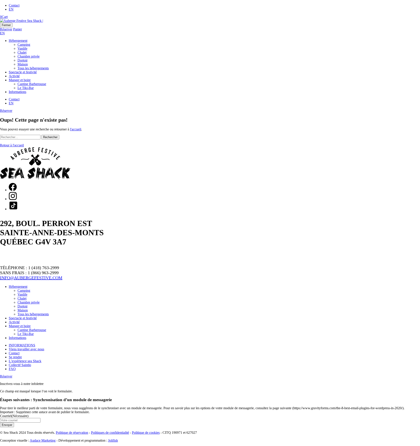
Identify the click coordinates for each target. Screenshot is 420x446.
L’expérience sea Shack (25, 361)
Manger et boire (20, 80)
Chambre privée (29, 56)
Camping (24, 44)
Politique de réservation (72, 432)
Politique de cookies (146, 432)
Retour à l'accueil (12, 145)
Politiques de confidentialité (110, 432)
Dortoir (23, 60)
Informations (17, 92)
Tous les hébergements (33, 68)
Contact (14, 5)
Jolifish (113, 440)
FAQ (12, 369)
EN (11, 9)
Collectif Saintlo (20, 365)
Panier (17, 29)
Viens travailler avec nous (26, 349)
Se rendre (15, 357)
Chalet (22, 52)
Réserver (6, 29)
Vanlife (22, 48)
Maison (23, 64)
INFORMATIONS (22, 345)
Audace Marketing (43, 440)
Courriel (14, 416)
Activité (14, 76)
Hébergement (18, 40)
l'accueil (75, 129)
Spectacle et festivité (23, 72)
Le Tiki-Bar (26, 88)
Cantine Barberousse (32, 84)
